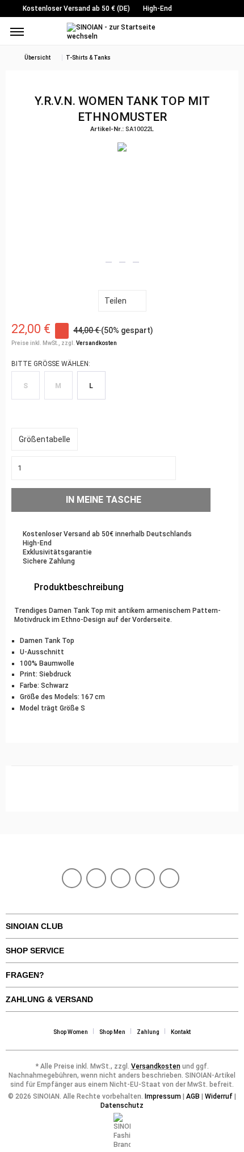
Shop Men (112, 1032)
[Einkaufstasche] (225, 33)
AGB (193, 1096)
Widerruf (219, 1096)
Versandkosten (96, 343)
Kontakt (181, 1032)
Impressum (163, 1096)
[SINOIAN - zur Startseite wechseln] (122, 33)
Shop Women (70, 1032)
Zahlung (148, 1032)
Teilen (115, 300)
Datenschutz (122, 1105)
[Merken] (223, 499)
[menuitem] (17, 31)
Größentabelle (44, 439)
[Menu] (17, 31)
